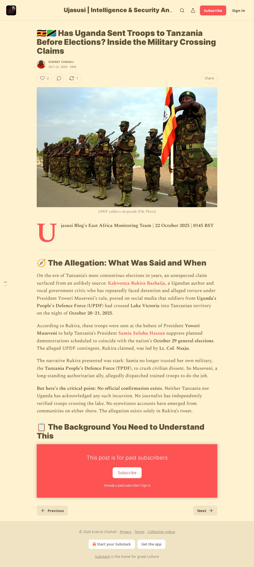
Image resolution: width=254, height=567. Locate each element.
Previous (56, 510)
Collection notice (161, 531)
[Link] (30, 263)
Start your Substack (114, 544)
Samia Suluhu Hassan (141, 333)
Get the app (151, 544)
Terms (139, 531)
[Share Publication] (193, 10)
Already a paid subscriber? (127, 485)
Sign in (238, 10)
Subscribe (213, 10)
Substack (102, 556)
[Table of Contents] (5, 283)
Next (201, 510)
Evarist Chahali (61, 62)
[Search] (182, 10)
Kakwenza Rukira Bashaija (136, 283)
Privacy (125, 531)
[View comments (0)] (59, 78)
